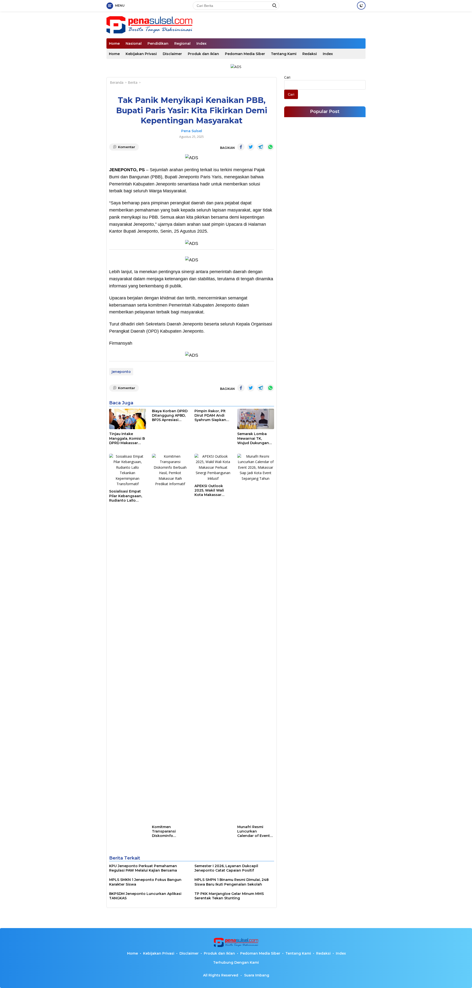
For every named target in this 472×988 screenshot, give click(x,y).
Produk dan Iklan (203, 54)
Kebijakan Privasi (141, 54)
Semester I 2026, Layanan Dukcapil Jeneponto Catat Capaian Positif (226, 868)
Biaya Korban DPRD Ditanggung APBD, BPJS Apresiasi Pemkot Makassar (170, 415)
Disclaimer (172, 54)
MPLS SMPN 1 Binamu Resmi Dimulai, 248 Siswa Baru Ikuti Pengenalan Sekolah (231, 881)
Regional (182, 43)
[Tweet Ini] (250, 147)
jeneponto (121, 371)
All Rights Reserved (220, 975)
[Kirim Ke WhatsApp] (270, 147)
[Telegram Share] (260, 147)
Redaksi (309, 54)
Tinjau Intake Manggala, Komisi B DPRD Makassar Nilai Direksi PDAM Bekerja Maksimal (127, 438)
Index (201, 43)
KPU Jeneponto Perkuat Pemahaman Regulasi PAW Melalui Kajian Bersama (143, 868)
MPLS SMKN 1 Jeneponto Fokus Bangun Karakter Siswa (145, 881)
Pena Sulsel (191, 131)
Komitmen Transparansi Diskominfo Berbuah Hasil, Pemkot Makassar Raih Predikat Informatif (168, 831)
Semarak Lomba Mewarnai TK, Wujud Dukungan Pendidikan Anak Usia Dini (253, 438)
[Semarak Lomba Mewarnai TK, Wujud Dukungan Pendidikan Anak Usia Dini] (255, 419)
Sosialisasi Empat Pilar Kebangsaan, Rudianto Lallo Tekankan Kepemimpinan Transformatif (125, 496)
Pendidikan (158, 43)
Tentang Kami (283, 54)
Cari (287, 77)
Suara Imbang (256, 975)
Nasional (134, 43)
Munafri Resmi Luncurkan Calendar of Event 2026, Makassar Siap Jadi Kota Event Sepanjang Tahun (253, 831)
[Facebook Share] (241, 147)
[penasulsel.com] (149, 24)
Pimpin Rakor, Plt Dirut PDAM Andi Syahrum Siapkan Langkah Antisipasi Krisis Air (212, 415)
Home (114, 43)
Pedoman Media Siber (245, 54)
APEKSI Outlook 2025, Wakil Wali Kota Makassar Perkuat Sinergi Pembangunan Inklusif (209, 490)
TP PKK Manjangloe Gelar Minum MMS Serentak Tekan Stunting (229, 895)
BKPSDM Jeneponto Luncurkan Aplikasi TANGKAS (145, 895)
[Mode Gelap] (361, 5)
